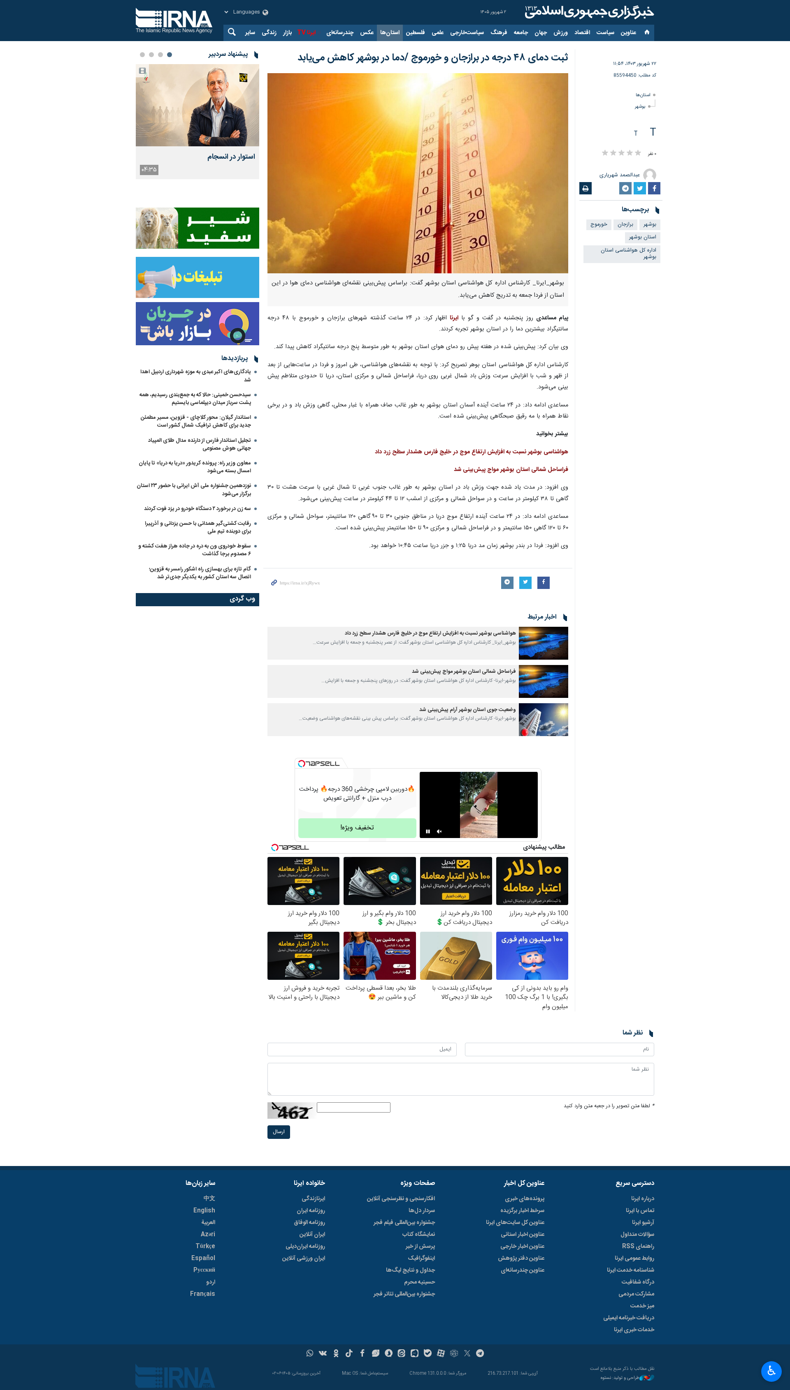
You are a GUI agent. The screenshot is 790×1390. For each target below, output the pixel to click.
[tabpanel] (197, 121)
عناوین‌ (628, 33)
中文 (209, 1199)
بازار (287, 33)
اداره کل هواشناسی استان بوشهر (628, 254)
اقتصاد (582, 33)
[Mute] (439, 831)
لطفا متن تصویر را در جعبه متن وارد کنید (609, 1106)
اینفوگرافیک (421, 1258)
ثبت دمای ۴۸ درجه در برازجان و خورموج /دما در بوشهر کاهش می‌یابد (432, 58)
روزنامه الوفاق (309, 1223)
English (204, 1211)
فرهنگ (498, 33)
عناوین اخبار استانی (522, 1235)
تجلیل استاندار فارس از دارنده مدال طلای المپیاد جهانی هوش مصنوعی (199, 444)
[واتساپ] (310, 1354)
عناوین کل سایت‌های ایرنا (515, 1223)
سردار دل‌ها (422, 1211)
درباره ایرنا (642, 1199)
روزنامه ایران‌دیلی (305, 1246)
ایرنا (588, 12)
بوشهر (640, 107)
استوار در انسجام (231, 157)
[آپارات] (440, 1354)
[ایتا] (401, 1354)
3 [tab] (151, 54)
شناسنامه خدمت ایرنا (630, 1270)
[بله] (427, 1354)
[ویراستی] (375, 1354)
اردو (210, 1282)
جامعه (521, 33)
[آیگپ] (414, 1354)
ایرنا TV (306, 33)
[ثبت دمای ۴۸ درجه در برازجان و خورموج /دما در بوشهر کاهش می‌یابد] (417, 173)
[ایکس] (467, 1354)
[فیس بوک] (362, 1354)
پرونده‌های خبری (524, 1199)
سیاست (605, 33)
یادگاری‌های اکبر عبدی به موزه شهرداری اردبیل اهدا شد (195, 375)
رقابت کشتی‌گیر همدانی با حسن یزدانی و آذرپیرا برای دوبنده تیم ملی (198, 527)
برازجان (625, 224)
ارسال (279, 1132)
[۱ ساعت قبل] (197, 105)
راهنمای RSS (638, 1246)
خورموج (598, 224)
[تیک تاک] (349, 1354)
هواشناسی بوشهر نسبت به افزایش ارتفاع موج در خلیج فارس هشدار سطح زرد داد (471, 452)
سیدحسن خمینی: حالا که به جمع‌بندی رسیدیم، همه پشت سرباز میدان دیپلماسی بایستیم (195, 398)
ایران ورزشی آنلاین (303, 1258)
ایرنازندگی (313, 1199)
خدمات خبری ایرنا (634, 1330)
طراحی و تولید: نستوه (620, 1378)
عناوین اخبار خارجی (522, 1246)
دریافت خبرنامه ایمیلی (628, 1318)
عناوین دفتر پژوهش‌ (521, 1258)
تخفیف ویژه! (357, 828)
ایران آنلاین (312, 1235)
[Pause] (428, 831)
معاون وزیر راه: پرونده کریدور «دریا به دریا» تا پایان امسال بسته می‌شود (195, 467)
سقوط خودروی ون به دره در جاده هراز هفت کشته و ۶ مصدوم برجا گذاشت (194, 550)
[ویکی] (322, 1354)
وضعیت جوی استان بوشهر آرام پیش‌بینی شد (467, 710)
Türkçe (205, 1246)
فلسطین (415, 33)
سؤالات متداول (637, 1235)
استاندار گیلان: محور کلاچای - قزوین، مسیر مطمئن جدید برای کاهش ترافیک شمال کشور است (196, 421)
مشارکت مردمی (636, 1294)
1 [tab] (169, 54)
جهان (540, 33)
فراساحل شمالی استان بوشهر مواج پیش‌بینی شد (511, 470)
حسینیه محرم (419, 1282)
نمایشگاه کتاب (418, 1235)
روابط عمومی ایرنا (634, 1258)
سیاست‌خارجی (467, 33)
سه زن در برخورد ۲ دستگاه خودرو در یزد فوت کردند (197, 508)
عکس (367, 33)
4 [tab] (142, 54)
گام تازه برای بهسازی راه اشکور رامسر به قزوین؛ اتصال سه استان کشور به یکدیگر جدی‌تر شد (200, 573)
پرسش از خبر (420, 1246)
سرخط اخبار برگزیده (522, 1211)
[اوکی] (336, 1354)
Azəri (208, 1235)
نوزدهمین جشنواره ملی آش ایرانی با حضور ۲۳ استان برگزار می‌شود (194, 489)
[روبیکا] (454, 1354)
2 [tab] (160, 54)
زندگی (269, 33)
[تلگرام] (480, 1354)
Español (203, 1258)
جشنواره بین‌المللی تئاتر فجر (404, 1294)
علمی (438, 33)
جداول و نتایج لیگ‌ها (410, 1270)
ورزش (560, 33)
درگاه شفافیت (638, 1282)
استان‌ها (390, 33)
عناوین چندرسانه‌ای (522, 1270)
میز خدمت (642, 1306)
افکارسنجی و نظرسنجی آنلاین (401, 1199)
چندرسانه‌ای (339, 33)
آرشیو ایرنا (643, 1223)
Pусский (204, 1270)
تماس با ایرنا (640, 1211)
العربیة (208, 1223)
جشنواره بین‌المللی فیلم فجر (404, 1223)
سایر (250, 33)
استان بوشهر (642, 237)
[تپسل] (301, 764)
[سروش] (388, 1354)
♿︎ (772, 1370)
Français (202, 1294)
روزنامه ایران (311, 1211)
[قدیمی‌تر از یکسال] (543, 643)
